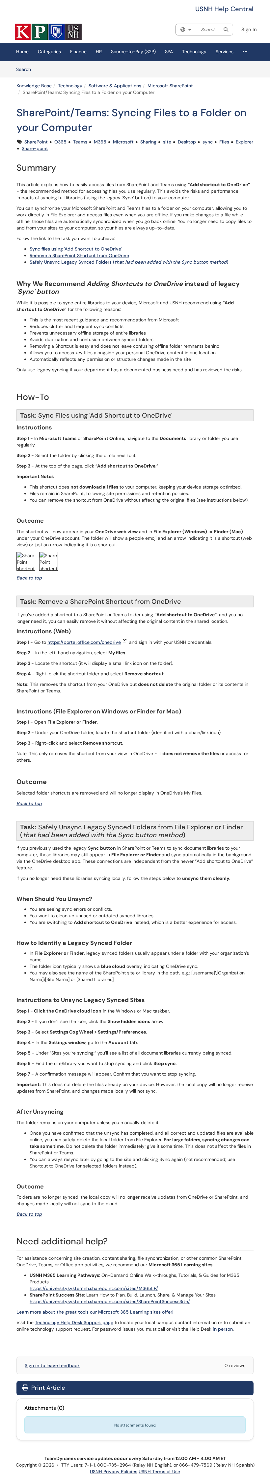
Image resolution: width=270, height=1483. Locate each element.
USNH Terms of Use (159, 1471)
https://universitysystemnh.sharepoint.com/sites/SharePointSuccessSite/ (110, 1301)
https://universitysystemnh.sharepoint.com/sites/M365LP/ (94, 1288)
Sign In (249, 29)
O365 (60, 142)
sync (207, 142)
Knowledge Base (34, 86)
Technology (194, 52)
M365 (100, 142)
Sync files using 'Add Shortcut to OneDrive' (76, 249)
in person (223, 1329)
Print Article (47, 1388)
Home (22, 52)
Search (26, 69)
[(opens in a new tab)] (48, 32)
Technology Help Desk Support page (74, 1322)
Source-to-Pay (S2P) (133, 52)
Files (224, 142)
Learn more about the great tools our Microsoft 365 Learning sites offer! (95, 1312)
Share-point (35, 148)
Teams (80, 142)
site (167, 142)
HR (99, 52)
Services (224, 52)
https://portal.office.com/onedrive (84, 642)
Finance (78, 52)
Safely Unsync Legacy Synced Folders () (129, 262)
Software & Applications (115, 86)
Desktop (187, 142)
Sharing (148, 142)
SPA (169, 52)
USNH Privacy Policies (113, 1471)
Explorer (244, 142)
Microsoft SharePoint (170, 86)
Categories (49, 52)
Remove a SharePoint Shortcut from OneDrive (79, 255)
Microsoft (123, 142)
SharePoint (36, 142)
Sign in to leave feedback (52, 1365)
